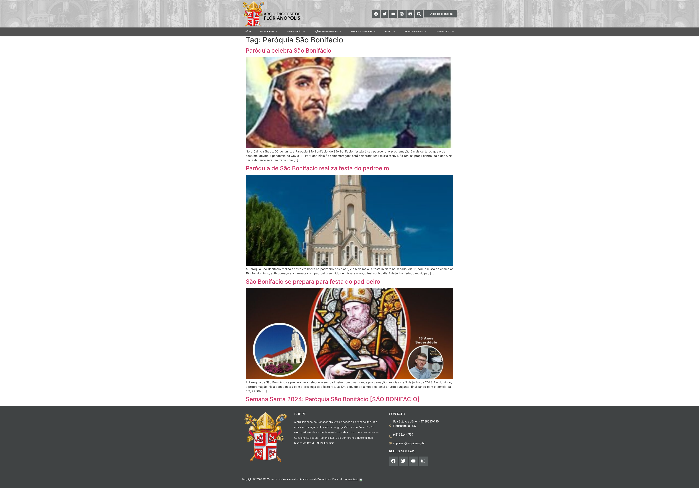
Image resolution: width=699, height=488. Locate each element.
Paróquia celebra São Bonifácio (288, 50)
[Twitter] (384, 14)
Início (248, 31)
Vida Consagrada (413, 31)
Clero (388, 31)
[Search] (419, 14)
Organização (294, 31)
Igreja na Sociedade (361, 31)
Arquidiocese (267, 31)
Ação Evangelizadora (326, 31)
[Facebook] (376, 14)
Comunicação (443, 31)
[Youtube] (393, 14)
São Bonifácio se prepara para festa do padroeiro (313, 281)
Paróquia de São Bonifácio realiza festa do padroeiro (317, 168)
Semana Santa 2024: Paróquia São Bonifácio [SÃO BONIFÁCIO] (333, 399)
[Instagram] (402, 14)
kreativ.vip (353, 479)
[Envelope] (410, 14)
